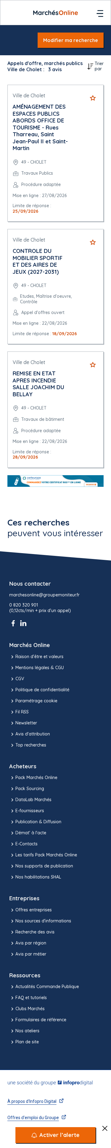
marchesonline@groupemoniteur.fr (44, 595)
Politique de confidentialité (42, 689)
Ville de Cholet (29, 95)
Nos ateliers (27, 1031)
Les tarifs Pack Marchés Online (46, 855)
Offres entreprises (33, 910)
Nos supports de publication (44, 866)
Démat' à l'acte (30, 833)
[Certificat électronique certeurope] (55, 481)
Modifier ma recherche (70, 40)
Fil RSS (22, 712)
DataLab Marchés (33, 799)
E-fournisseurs (29, 810)
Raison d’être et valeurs (39, 656)
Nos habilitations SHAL (38, 877)
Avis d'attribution (32, 734)
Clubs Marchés (30, 1008)
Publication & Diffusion (38, 821)
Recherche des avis (35, 932)
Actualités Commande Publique (47, 986)
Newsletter (26, 723)
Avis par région (30, 943)
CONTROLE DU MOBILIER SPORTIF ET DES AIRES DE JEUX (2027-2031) (38, 261)
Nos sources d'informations (43, 921)
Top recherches (30, 745)
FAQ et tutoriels (31, 997)
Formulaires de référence (40, 1019)
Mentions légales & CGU (39, 667)
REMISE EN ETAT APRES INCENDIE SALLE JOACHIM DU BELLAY (38, 384)
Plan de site (27, 1042)
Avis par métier (30, 954)
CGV (19, 678)
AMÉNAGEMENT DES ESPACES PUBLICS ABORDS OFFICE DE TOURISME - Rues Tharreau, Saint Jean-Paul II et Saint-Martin (40, 127)
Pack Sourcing (29, 788)
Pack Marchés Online (36, 777)
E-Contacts (26, 844)
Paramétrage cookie (36, 701)
